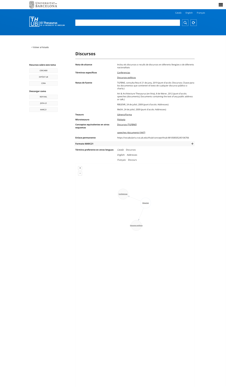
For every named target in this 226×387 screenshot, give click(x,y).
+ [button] (80, 168)
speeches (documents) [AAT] (131, 132)
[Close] (221, 5)
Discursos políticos (126, 77)
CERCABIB (43, 70)
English (189, 12)
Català (178, 12)
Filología (121, 119)
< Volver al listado (40, 47)
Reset (193, 23)
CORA (43, 83)
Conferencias (123, 72)
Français (201, 12)
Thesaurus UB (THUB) (47, 21)
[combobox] (127, 23)
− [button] (80, 173)
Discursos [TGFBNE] (127, 124)
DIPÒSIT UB (43, 77)
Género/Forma (124, 114)
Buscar (185, 23)
